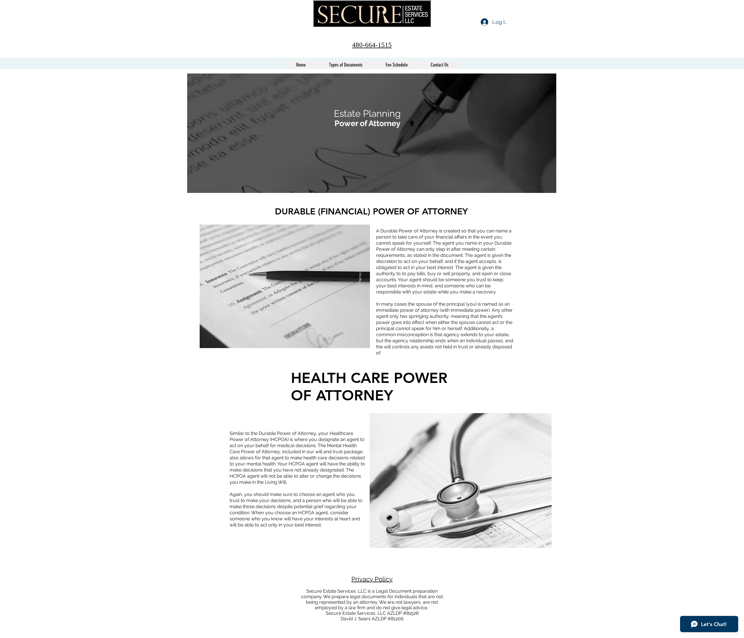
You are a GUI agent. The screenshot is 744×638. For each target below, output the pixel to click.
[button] (345, 64)
